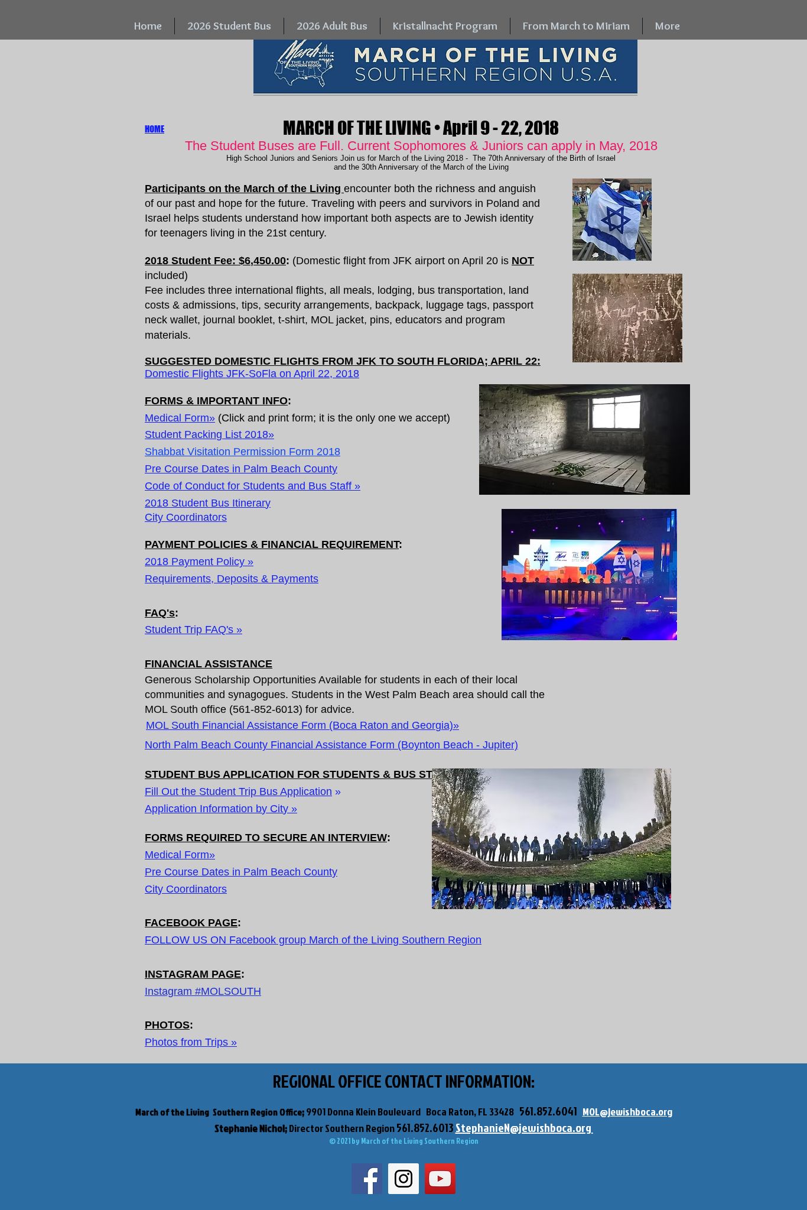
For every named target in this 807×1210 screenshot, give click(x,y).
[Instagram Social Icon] (403, 1178)
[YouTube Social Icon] (440, 1178)
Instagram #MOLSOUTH (203, 991)
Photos (161, 1042)
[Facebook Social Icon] (367, 1178)
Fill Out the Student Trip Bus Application (238, 791)
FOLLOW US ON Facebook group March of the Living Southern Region (313, 940)
